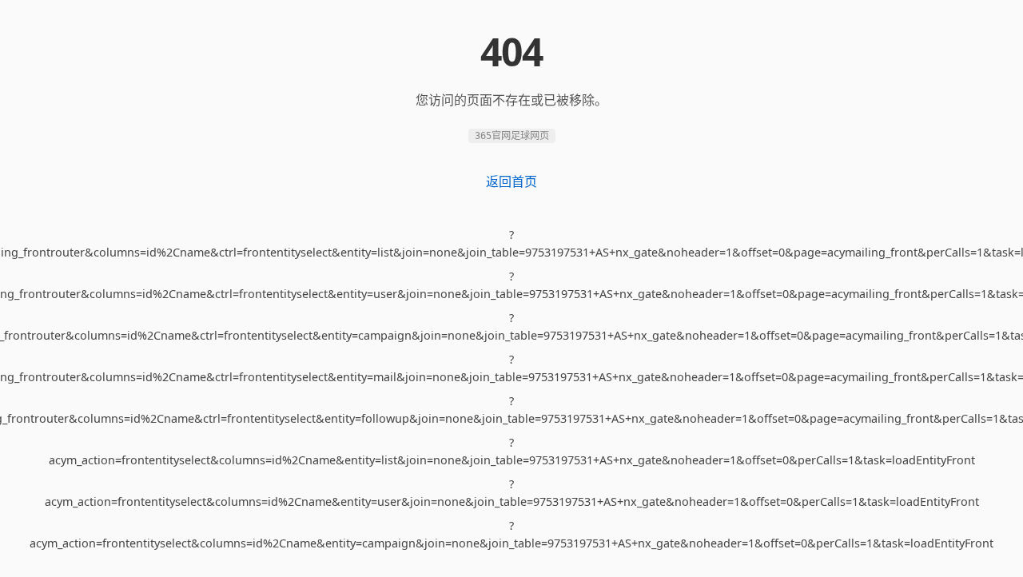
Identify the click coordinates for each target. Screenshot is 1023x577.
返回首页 (511, 181)
